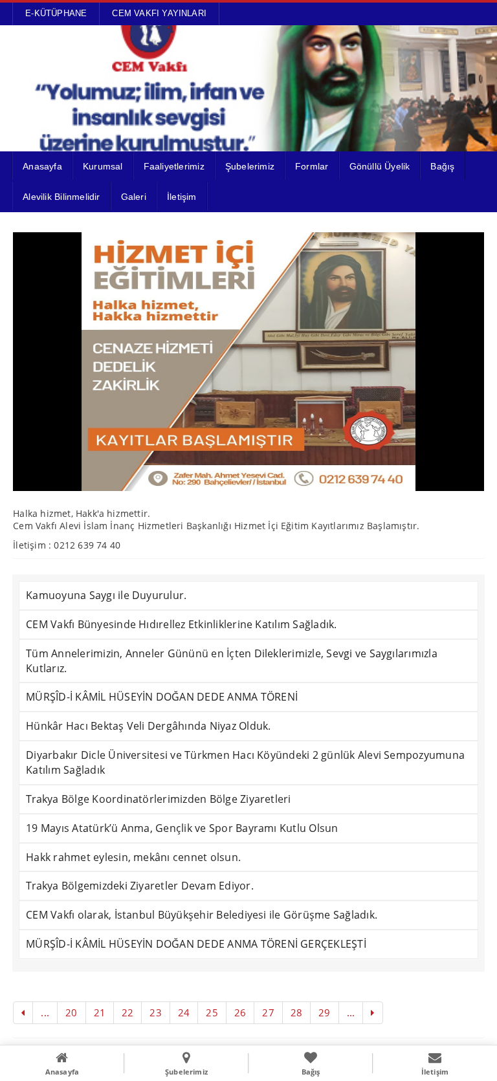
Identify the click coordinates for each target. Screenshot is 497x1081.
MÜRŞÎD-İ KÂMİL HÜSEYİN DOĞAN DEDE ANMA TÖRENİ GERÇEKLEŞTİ (196, 944)
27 (268, 1012)
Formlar (311, 166)
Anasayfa (42, 166)
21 (99, 1012)
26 (240, 1012)
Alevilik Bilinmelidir (61, 196)
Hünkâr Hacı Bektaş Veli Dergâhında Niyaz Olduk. (148, 726)
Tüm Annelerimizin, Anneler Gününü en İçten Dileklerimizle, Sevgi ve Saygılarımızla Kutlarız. (231, 660)
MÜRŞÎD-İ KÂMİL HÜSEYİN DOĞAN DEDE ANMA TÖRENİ (162, 697)
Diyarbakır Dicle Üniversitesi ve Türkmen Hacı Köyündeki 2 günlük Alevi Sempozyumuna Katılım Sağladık (245, 762)
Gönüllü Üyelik (379, 166)
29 (324, 1012)
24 (184, 1012)
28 (296, 1012)
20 (71, 1012)
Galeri (133, 196)
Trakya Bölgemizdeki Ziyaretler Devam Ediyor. (140, 886)
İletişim (182, 196)
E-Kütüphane (56, 13)
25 (211, 1012)
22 (127, 1012)
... (45, 1012)
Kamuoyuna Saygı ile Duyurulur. (106, 595)
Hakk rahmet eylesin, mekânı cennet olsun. (133, 857)
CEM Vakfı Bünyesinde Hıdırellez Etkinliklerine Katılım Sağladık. (181, 624)
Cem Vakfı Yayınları (159, 13)
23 (155, 1012)
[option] (248, 361)
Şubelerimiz (249, 166)
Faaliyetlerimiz (174, 166)
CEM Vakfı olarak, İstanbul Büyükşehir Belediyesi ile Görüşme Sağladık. (201, 915)
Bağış (442, 166)
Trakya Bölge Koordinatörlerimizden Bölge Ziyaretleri (158, 799)
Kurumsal (103, 166)
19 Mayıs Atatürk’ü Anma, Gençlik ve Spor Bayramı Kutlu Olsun (182, 828)
